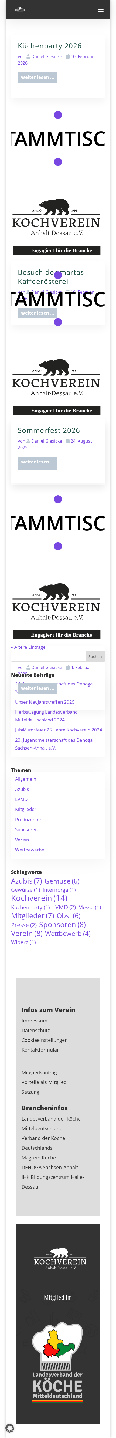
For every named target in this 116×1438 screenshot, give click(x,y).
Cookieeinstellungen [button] (45, 1040)
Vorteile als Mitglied (44, 1082)
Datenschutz (36, 1030)
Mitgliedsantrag (39, 1072)
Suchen (95, 656)
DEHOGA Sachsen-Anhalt (50, 1167)
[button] (9, 1428)
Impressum (34, 1020)
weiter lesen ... (37, 688)
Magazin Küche (39, 1157)
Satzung (30, 1092)
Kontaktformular (40, 1049)
